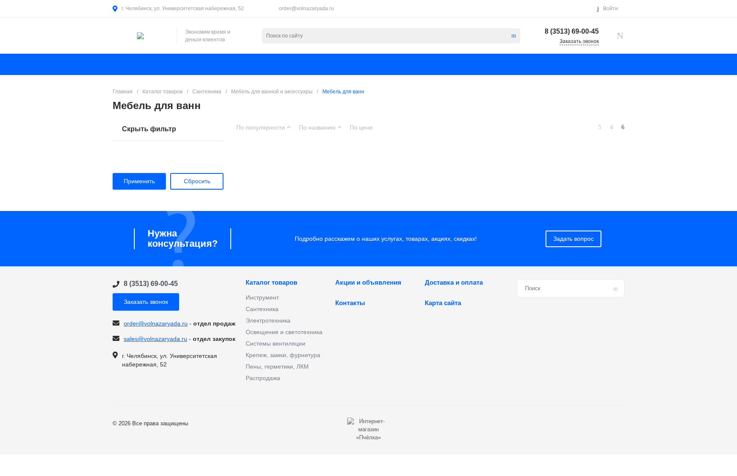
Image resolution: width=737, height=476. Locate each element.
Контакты (350, 303)
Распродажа (263, 378)
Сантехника (262, 309)
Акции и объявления (368, 282)
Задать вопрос (573, 238)
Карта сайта (443, 303)
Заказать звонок (146, 301)
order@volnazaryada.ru (306, 9)
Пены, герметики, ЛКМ (277, 366)
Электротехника (268, 320)
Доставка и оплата (454, 282)
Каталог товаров (271, 282)
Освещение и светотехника (284, 332)
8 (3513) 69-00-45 (572, 31)
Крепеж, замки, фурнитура (283, 355)
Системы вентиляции (275, 343)
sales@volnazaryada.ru (155, 338)
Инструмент (262, 297)
